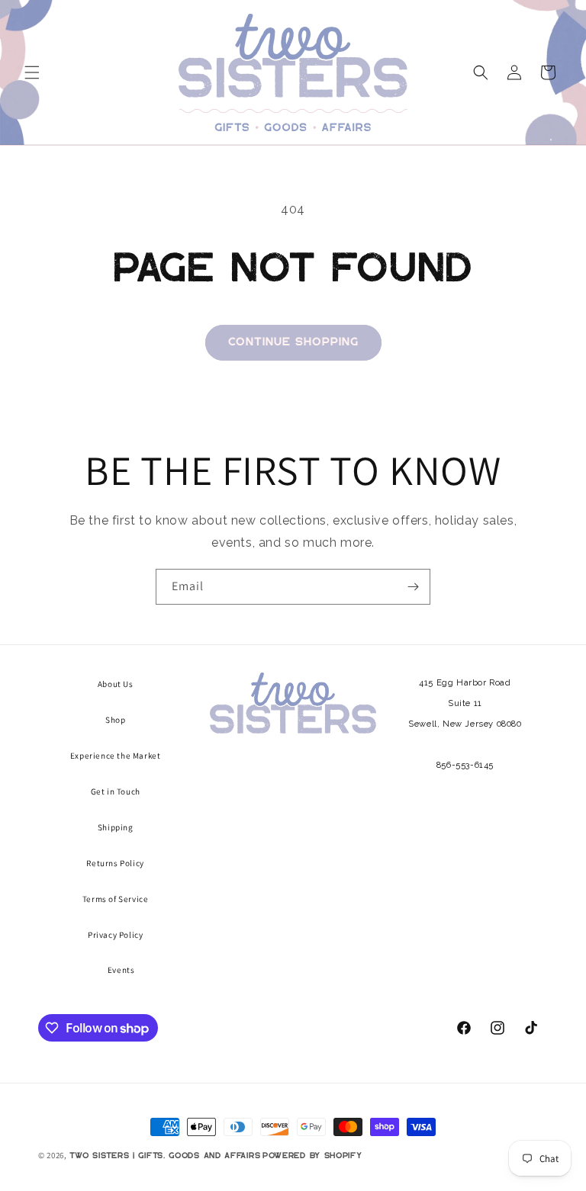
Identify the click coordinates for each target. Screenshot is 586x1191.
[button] (32, 72)
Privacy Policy (115, 934)
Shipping (116, 827)
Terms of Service (115, 899)
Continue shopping (293, 342)
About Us (116, 684)
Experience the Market (115, 755)
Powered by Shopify (312, 1156)
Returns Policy (114, 863)
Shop (115, 719)
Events (121, 970)
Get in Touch (115, 791)
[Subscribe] (413, 587)
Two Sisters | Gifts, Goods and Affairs (165, 1156)
